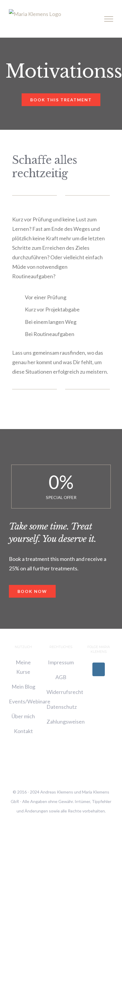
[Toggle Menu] (109, 19)
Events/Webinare (29, 701)
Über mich (23, 716)
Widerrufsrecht (64, 692)
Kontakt (23, 731)
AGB (60, 677)
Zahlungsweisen (65, 721)
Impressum (61, 662)
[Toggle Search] (88, 19)
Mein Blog (23, 686)
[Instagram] (98, 669)
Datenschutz (61, 706)
